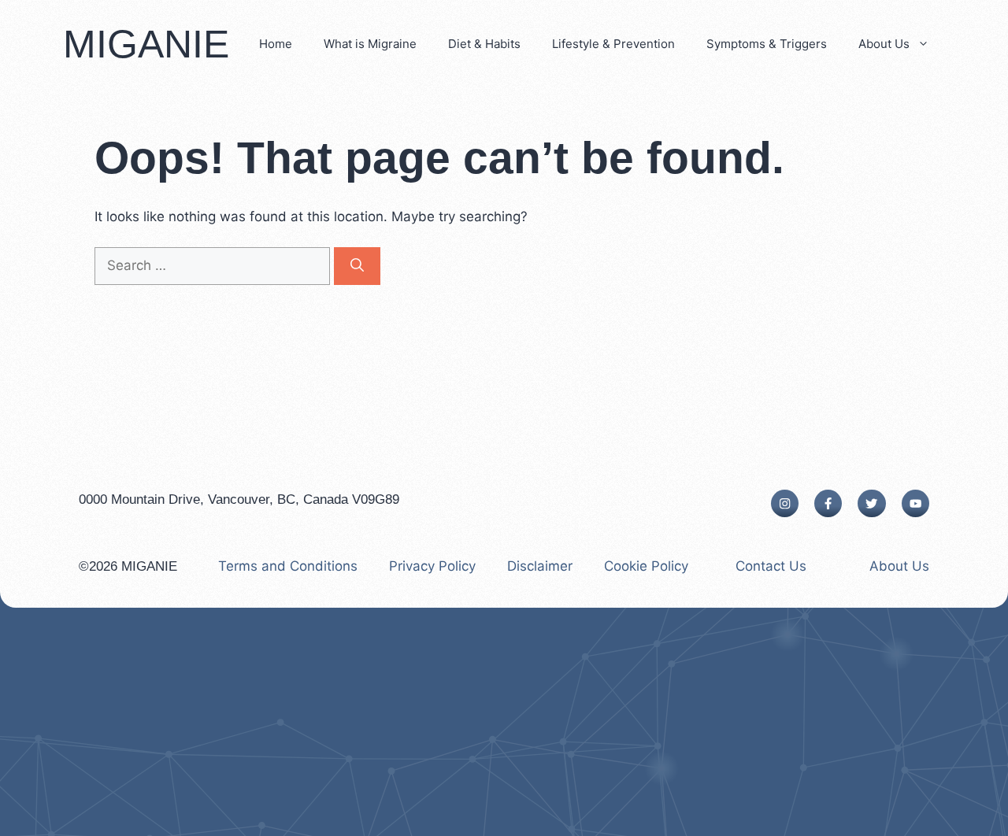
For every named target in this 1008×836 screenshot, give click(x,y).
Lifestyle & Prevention (613, 43)
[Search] (357, 266)
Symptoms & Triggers (766, 43)
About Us (884, 43)
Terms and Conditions (288, 566)
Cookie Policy (646, 566)
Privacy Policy (432, 566)
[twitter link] (871, 503)
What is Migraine (370, 43)
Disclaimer (540, 566)
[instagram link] (785, 503)
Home (275, 43)
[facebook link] (828, 503)
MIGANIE (146, 44)
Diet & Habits (484, 43)
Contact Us (771, 566)
